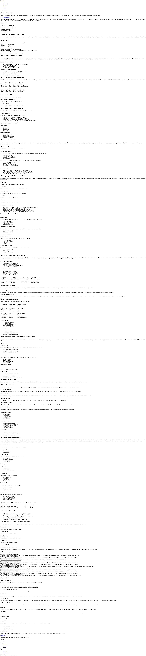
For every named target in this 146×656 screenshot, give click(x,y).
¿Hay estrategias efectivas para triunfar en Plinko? (9, 567)
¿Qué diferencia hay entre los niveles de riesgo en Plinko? (11, 561)
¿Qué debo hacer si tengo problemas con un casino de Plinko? (11, 574)
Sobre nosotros (5, 4)
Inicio (4, 2)
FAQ (4, 641)
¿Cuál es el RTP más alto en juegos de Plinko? (9, 556)
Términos (4, 7)
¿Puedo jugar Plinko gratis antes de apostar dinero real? (10, 558)
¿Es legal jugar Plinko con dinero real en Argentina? (9, 554)
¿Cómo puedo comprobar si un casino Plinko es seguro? (10, 565)
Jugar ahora (2, 17)
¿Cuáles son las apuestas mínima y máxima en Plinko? (10, 563)
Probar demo (7, 17)
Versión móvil (5, 3)
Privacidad (5, 5)
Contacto (4, 8)
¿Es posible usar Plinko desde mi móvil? (8, 572)
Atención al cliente (6, 653)
